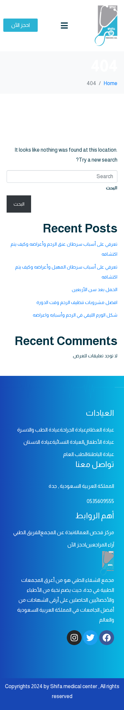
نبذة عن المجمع (57, 532)
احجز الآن (76, 544)
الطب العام (75, 454)
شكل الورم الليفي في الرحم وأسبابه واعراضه (75, 315)
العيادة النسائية (68, 442)
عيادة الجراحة (73, 429)
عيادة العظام (100, 429)
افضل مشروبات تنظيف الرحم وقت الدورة (76, 302)
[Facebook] (106, 637)
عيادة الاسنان (37, 442)
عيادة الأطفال (99, 442)
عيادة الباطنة (100, 454)
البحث (111, 187)
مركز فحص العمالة (94, 532)
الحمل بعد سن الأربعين (94, 289)
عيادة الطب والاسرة (38, 429)
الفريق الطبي (26, 532)
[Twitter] (90, 637)
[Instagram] (74, 637)
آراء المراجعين (100, 544)
